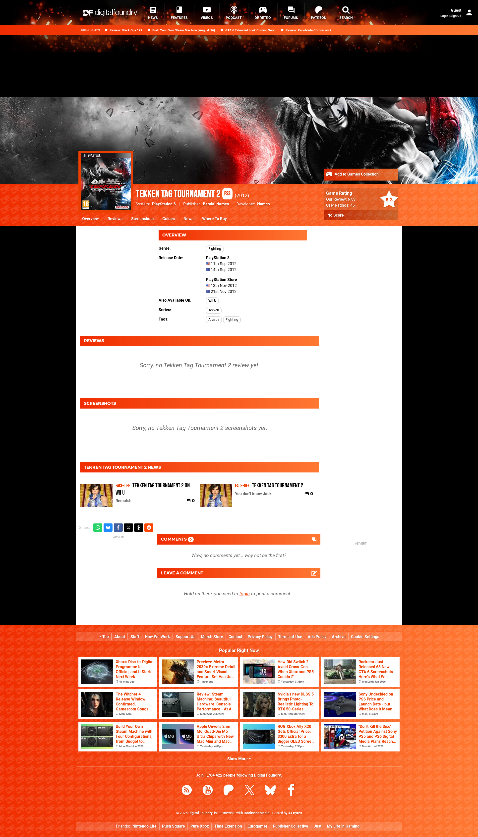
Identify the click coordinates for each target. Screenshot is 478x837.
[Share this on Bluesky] (108, 527)
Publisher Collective (290, 826)
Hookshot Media (257, 813)
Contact (235, 636)
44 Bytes (295, 813)
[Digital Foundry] (110, 13)
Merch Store (212, 636)
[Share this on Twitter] (128, 527)
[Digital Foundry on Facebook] (291, 791)
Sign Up (455, 16)
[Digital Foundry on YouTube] (207, 791)
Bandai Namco (216, 204)
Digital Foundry (200, 813)
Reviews (115, 218)
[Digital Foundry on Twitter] (249, 791)
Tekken (213, 310)
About (119, 636)
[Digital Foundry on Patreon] (228, 791)
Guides (168, 218)
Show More (238, 758)
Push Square (173, 826)
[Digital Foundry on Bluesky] (270, 791)
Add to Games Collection (356, 174)
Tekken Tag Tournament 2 (183, 194)
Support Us (185, 636)
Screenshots (142, 218)
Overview (90, 218)
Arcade (213, 320)
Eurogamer (257, 826)
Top (105, 636)
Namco (263, 204)
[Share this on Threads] (138, 527)
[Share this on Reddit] (148, 527)
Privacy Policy (260, 636)
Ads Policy (317, 636)
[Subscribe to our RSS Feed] (187, 791)
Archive (339, 636)
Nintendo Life (144, 826)
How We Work (157, 636)
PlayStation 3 (164, 204)
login (244, 594)
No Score (335, 215)
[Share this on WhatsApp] (97, 527)
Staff (134, 636)
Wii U (212, 301)
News (188, 218)
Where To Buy (214, 218)
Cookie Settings (365, 636)
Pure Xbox (199, 826)
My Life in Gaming (343, 826)
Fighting (214, 249)
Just (317, 826)
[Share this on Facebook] (118, 527)
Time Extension (228, 826)
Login (444, 16)
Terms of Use (290, 636)
